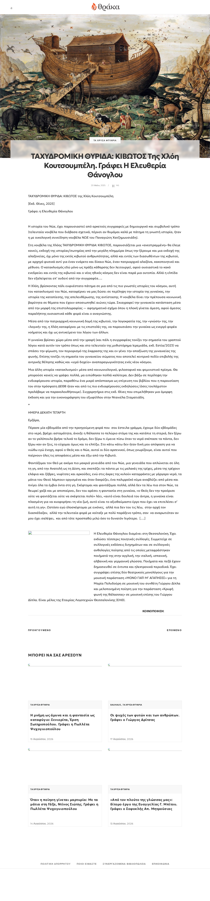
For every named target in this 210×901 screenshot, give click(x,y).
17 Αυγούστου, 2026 (121, 739)
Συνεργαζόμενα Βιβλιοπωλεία (124, 863)
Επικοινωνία (160, 863)
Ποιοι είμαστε (87, 863)
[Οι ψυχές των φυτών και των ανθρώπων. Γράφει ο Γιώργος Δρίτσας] (145, 691)
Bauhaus (115, 705)
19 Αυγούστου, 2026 (41, 739)
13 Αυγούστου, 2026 (121, 823)
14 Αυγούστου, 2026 (41, 823)
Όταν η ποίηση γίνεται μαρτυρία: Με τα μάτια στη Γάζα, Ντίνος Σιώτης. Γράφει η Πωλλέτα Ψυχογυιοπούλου (64, 804)
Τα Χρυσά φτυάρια (105, 140)
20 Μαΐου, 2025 (98, 185)
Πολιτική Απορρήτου (56, 863)
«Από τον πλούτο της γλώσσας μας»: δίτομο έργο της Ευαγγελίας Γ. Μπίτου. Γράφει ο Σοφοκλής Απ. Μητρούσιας (143, 804)
